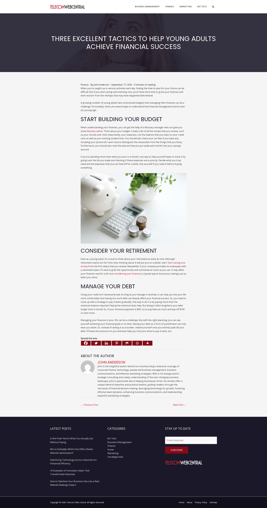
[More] (147, 343)
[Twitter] (96, 343)
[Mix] (127, 343)
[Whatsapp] (137, 343)
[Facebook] (86, 343)
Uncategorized (115, 456)
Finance (85, 84)
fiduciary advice (95, 131)
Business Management (119, 442)
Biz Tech (111, 438)
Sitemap (213, 502)
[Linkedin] (106, 343)
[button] (213, 6)
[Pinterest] (117, 343)
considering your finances (127, 273)
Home (110, 449)
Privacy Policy (201, 502)
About (189, 502)
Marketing (112, 453)
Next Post (179, 404)
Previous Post (89, 404)
